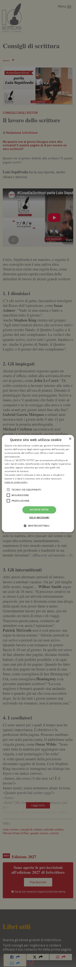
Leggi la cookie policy (16, 482)
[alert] (38, 483)
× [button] (70, 438)
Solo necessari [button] (39, 517)
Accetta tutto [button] (39, 509)
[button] (37, 525)
